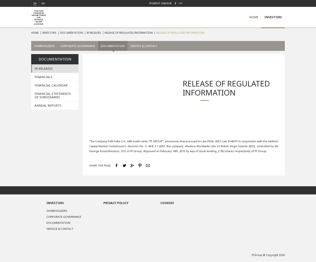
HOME (253, 17)
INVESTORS (273, 17)
